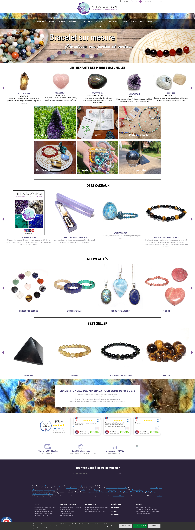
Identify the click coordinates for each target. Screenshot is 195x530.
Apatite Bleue (120, 233)
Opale (102, 492)
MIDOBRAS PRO (90, 504)
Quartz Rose (44, 494)
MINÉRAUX (72, 21)
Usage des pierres (40, 509)
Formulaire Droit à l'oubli (143, 507)
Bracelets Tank (74, 311)
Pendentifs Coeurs (28, 311)
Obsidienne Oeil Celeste (120, 375)
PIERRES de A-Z (112, 21)
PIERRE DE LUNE (171, 96)
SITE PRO (97, 26)
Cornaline (127, 492)
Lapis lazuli (108, 492)
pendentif (79, 486)
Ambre (83, 490)
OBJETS (82, 21)
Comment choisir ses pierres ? (133, 21)
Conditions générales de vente (44, 511)
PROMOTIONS (153, 21)
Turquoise (96, 490)
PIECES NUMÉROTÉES (95, 21)
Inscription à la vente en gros (43, 513)
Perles (166, 375)
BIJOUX (51, 21)
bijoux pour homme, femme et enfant (116, 488)
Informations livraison (41, 515)
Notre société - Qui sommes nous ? (45, 507)
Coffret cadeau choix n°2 (74, 237)
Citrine (74, 375)
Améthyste (112, 490)
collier (45, 486)
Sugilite (148, 492)
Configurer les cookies (143, 513)
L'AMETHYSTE (134, 97)
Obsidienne (115, 492)
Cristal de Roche (140, 492)
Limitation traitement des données (146, 509)
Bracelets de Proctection (166, 237)
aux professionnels (71, 488)
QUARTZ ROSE (61, 95)
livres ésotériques (118, 496)
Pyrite (51, 494)
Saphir (98, 492)
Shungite (28, 375)
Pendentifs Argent (120, 311)
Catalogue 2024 (28, 237)
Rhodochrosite (36, 494)
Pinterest (115, 514)
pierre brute (39, 490)
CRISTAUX (61, 21)
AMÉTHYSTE (41, 21)
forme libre (47, 490)
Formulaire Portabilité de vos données (148, 511)
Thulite (166, 311)
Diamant (132, 492)
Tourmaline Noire (137, 490)
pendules (159, 496)
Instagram (115, 508)
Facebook (115, 511)
